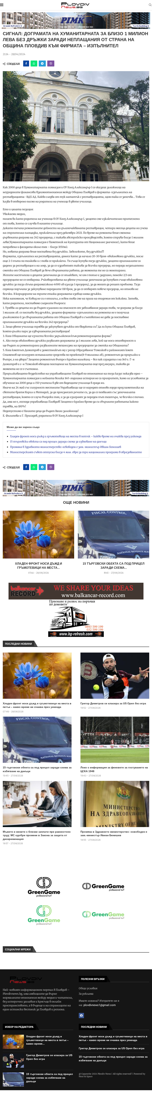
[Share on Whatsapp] (34, 63)
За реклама (86, 993)
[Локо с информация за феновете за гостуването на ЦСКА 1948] (114, 740)
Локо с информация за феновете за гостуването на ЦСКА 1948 (114, 769)
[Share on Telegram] (42, 63)
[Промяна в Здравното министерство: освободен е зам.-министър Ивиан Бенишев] (114, 804)
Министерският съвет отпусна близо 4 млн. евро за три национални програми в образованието (76, 452)
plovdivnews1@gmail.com (99, 1005)
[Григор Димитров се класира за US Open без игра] (114, 676)
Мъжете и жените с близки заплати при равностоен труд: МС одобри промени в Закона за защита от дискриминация (36, 835)
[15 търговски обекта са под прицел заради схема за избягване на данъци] (113, 535)
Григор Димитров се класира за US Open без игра (113, 703)
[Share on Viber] (50, 63)
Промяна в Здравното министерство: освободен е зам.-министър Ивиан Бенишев (65, 447)
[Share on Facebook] (26, 63)
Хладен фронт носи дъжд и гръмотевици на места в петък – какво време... (47, 1040)
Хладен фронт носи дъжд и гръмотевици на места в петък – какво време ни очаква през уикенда (75, 436)
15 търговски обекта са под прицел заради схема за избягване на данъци (58, 441)
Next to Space (85, 1076)
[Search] (150, 5)
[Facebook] (81, 1015)
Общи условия (88, 988)
